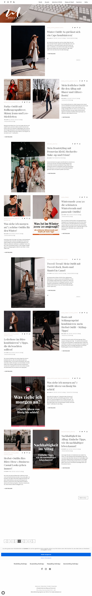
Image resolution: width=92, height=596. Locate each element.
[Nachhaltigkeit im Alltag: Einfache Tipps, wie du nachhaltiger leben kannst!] (46, 449)
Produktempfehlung (71, 38)
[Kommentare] (52, 38)
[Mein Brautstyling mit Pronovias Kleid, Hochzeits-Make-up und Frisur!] (28, 167)
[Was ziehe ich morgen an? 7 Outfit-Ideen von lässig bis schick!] (28, 401)
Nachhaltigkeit (65, 431)
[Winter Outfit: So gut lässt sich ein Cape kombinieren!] (28, 50)
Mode (48, 27)
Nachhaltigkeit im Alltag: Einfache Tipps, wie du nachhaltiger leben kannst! (73, 441)
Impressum (37, 586)
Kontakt (49, 586)
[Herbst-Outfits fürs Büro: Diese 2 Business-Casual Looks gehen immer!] (17, 440)
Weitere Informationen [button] (46, 558)
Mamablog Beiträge (53, 564)
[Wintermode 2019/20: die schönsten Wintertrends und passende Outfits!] (46, 215)
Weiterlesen (51, 53)
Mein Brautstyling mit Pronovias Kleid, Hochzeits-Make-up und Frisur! (62, 151)
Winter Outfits (59, 27)
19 (67, 214)
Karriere (79, 2)
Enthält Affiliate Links (59, 38)
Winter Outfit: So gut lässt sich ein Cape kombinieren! (63, 33)
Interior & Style (57, 2)
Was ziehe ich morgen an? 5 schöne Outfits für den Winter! (17, 227)
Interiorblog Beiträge (70, 564)
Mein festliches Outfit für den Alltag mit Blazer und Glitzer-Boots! (73, 90)
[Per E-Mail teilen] (79, 27)
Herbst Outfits (69, 312)
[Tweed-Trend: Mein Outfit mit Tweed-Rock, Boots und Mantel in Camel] (28, 282)
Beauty (47, 2)
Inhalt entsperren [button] (46, 554)
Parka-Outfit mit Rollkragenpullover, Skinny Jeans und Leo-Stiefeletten (16, 111)
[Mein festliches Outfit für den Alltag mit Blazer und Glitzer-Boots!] (46, 98)
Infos (86, 2)
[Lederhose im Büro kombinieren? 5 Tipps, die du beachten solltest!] (17, 321)
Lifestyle (55, 144)
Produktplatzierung (67, 100)
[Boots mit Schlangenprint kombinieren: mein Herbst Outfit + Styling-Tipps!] (46, 330)
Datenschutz (43, 586)
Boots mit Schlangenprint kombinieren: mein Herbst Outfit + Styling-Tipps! (74, 323)
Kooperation (54, 586)
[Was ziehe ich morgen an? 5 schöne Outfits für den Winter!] (17, 205)
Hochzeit (49, 144)
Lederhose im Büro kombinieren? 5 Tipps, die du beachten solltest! (16, 344)
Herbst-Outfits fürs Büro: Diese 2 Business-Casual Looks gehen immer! (17, 463)
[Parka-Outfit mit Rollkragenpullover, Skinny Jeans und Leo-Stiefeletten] (17, 89)
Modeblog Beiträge (20, 564)
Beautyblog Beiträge (37, 564)
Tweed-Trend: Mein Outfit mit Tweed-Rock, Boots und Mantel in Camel (63, 267)
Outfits (53, 27)
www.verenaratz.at (56, 592)
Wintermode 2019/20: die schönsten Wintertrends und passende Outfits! (73, 206)
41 (30, 541)
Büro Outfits (11, 334)
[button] (3, 593)
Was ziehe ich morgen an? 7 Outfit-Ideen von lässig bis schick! (62, 386)
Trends (67, 197)
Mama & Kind (69, 2)
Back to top (83, 498)
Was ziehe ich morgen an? (62, 378)
